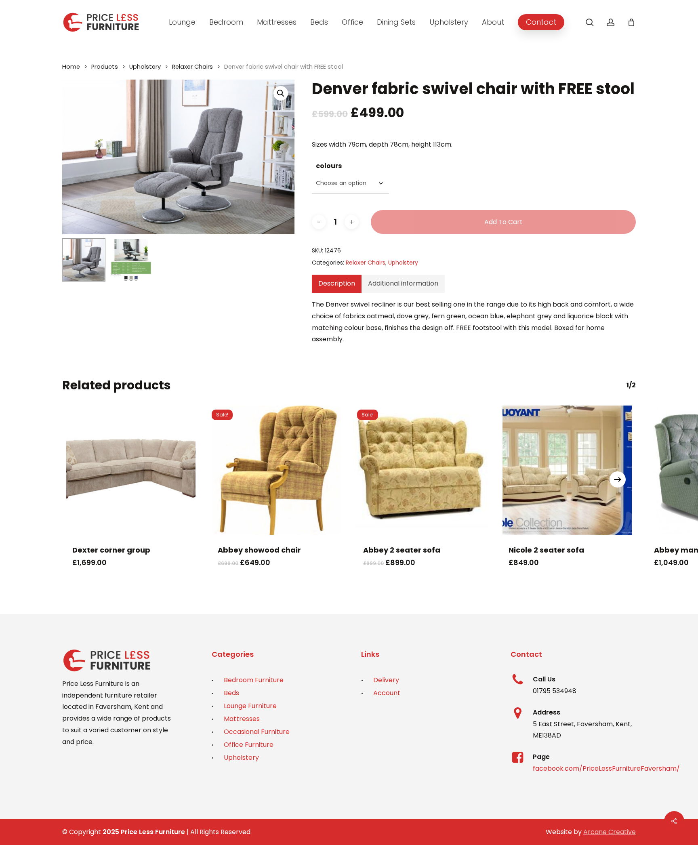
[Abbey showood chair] (276, 470)
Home (71, 67)
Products (104, 67)
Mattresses (242, 718)
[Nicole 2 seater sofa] (567, 470)
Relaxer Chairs (192, 67)
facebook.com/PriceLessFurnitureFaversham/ (606, 768)
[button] (280, 93)
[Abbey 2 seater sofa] (421, 470)
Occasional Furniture (257, 731)
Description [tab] (336, 283)
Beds (231, 693)
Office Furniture (248, 744)
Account (386, 693)
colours (329, 165)
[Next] (618, 479)
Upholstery (145, 67)
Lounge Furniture (250, 705)
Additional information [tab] (403, 283)
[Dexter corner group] (131, 470)
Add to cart (503, 222)
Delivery (386, 680)
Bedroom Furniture (254, 680)
